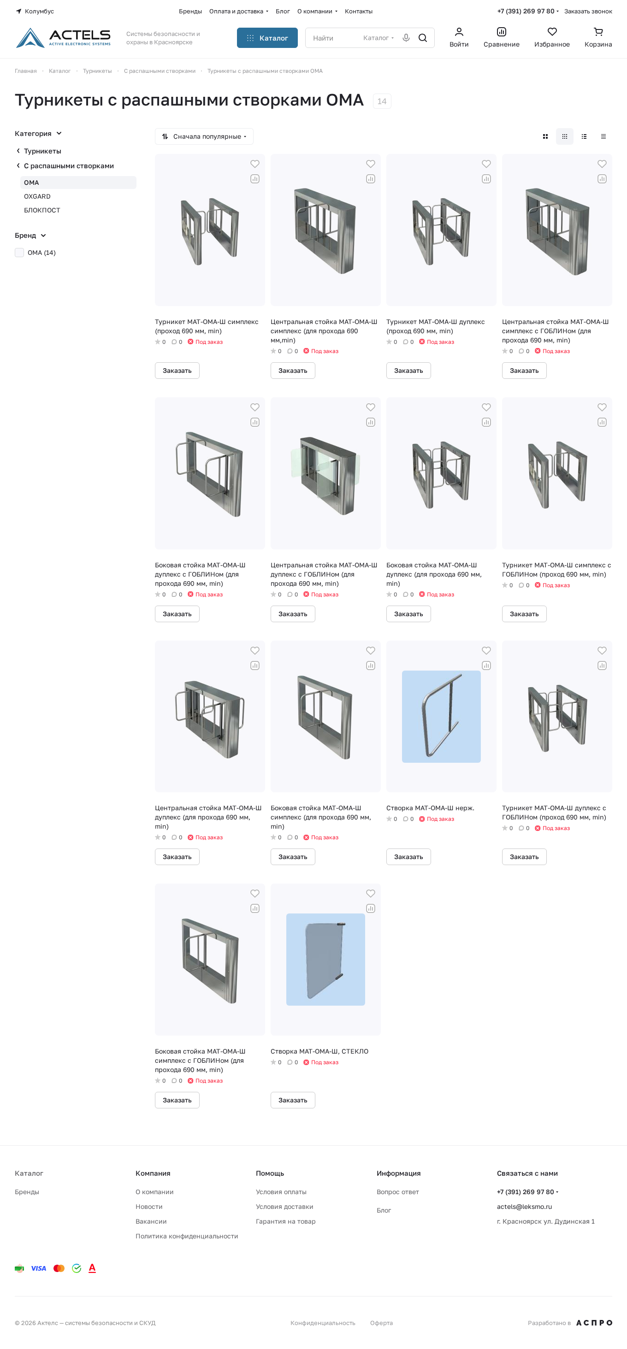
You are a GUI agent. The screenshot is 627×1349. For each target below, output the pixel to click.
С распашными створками (69, 165)
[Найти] (423, 38)
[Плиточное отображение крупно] (545, 136)
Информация (399, 1173)
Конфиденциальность (322, 1322)
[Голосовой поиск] (406, 37)
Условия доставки (285, 1206)
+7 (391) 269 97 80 (526, 11)
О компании (155, 1192)
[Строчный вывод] (584, 136)
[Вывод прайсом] (603, 136)
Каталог (29, 1173)
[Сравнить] (255, 178)
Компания (153, 1173)
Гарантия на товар (286, 1221)
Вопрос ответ (398, 1192)
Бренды (27, 1192)
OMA (31, 182)
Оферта (381, 1322)
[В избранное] (255, 164)
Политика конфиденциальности (187, 1236)
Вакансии (151, 1221)
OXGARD (37, 196)
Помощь (270, 1173)
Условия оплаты (281, 1192)
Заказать (177, 370)
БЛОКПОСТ (42, 210)
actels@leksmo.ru (524, 1206)
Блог (384, 1210)
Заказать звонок (588, 11)
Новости (149, 1206)
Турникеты (42, 151)
